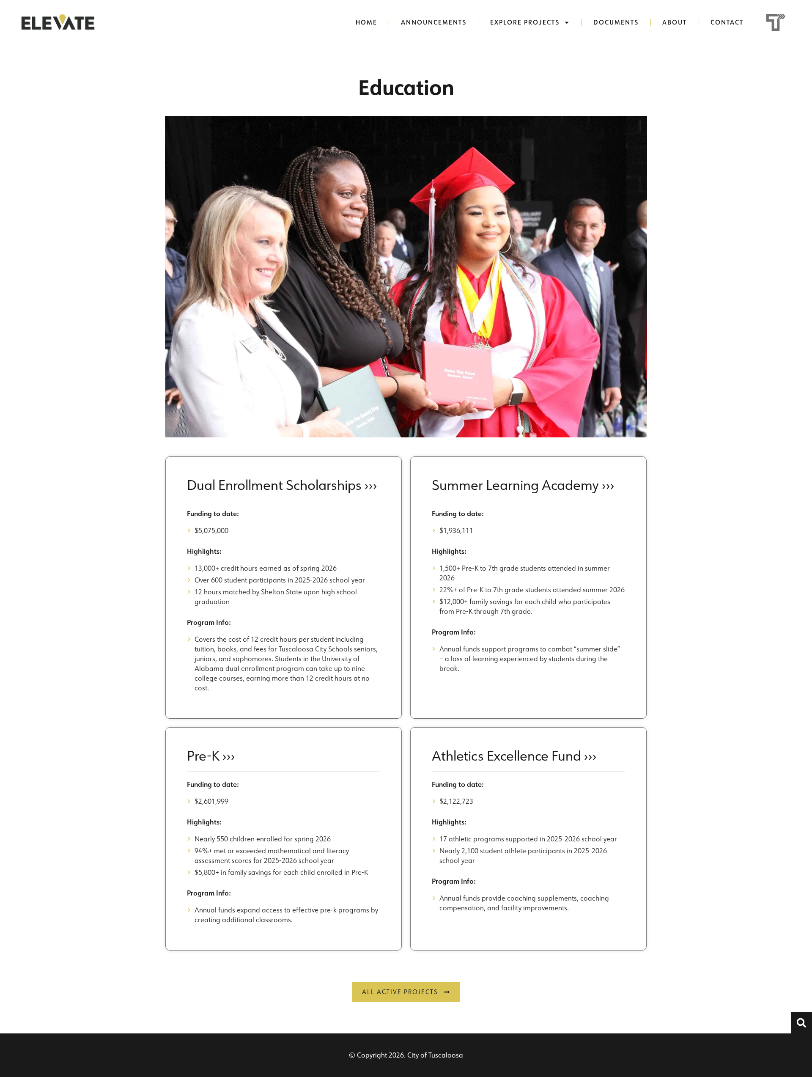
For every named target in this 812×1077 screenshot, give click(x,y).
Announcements (433, 22)
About (674, 22)
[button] (801, 1022)
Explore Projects (525, 22)
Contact (726, 22)
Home (366, 22)
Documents (616, 22)
